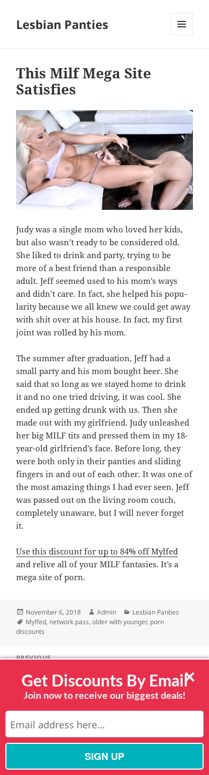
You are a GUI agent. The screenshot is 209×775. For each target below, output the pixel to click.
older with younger (119, 621)
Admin (106, 612)
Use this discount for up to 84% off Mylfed (97, 551)
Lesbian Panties (62, 24)
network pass (69, 621)
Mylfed (36, 621)
